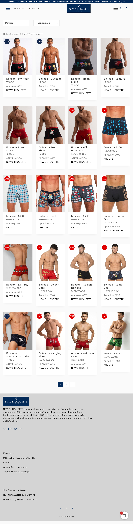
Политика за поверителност (20, 499)
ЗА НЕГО (33, 8)
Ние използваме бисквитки (19, 495)
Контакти (9, 453)
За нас (6, 462)
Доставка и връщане (15, 467)
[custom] (61, 508)
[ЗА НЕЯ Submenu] (23, 8)
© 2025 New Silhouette (66, 516)
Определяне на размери (16, 471)
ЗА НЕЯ (17, 8)
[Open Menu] (6, 8)
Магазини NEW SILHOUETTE (19, 458)
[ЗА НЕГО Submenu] (39, 8)
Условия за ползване (14, 490)
